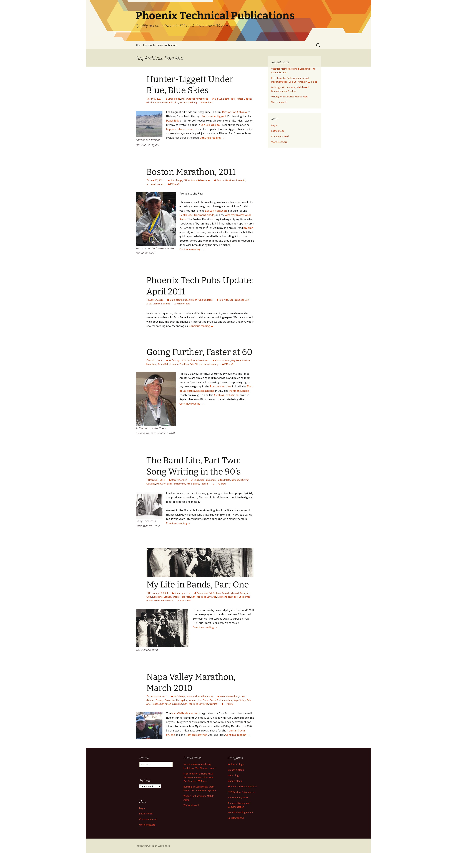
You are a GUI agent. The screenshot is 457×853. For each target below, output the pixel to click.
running (178, 703)
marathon (227, 700)
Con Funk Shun (208, 479)
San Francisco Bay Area (179, 483)
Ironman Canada (204, 215)
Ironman (193, 700)
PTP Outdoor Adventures (194, 98)
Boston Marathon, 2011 (190, 172)
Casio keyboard (230, 593)
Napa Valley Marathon (184, 713)
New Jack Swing (240, 479)
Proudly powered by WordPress (153, 845)
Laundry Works (172, 596)
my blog (248, 227)
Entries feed (278, 130)
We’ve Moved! (279, 102)
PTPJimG (207, 102)
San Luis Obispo (210, 125)
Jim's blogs (174, 98)
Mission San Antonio (157, 102)
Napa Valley (240, 700)
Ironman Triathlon (179, 364)
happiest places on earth (181, 129)
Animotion (202, 593)
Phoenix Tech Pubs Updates (198, 299)
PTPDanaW (220, 483)
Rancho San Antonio (162, 703)
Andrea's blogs (236, 764)
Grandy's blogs (236, 769)
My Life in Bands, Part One (197, 584)
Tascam (204, 483)
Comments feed (280, 136)
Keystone (157, 596)
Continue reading (212, 137)
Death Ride (229, 98)
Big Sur (218, 98)
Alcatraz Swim (222, 360)
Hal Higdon (181, 700)
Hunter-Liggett (244, 98)
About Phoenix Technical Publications (156, 45)
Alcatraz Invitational (226, 395)
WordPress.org (279, 141)
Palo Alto (173, 102)
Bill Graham (215, 593)
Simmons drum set (227, 596)
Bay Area (236, 360)
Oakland (150, 483)
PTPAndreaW (183, 303)
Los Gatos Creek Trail (210, 700)
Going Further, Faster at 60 (199, 352)
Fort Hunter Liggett (214, 116)
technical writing (188, 102)
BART (196, 479)
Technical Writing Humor (240, 812)
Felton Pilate (223, 479)
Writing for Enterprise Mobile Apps (289, 96)
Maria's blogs (235, 781)
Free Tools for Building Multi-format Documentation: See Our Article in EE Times (199, 777)
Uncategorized (179, 479)
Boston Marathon (226, 180)
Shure (196, 483)
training (213, 703)
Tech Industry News (238, 797)
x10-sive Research (163, 600)
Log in (274, 125)
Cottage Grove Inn (165, 700)
